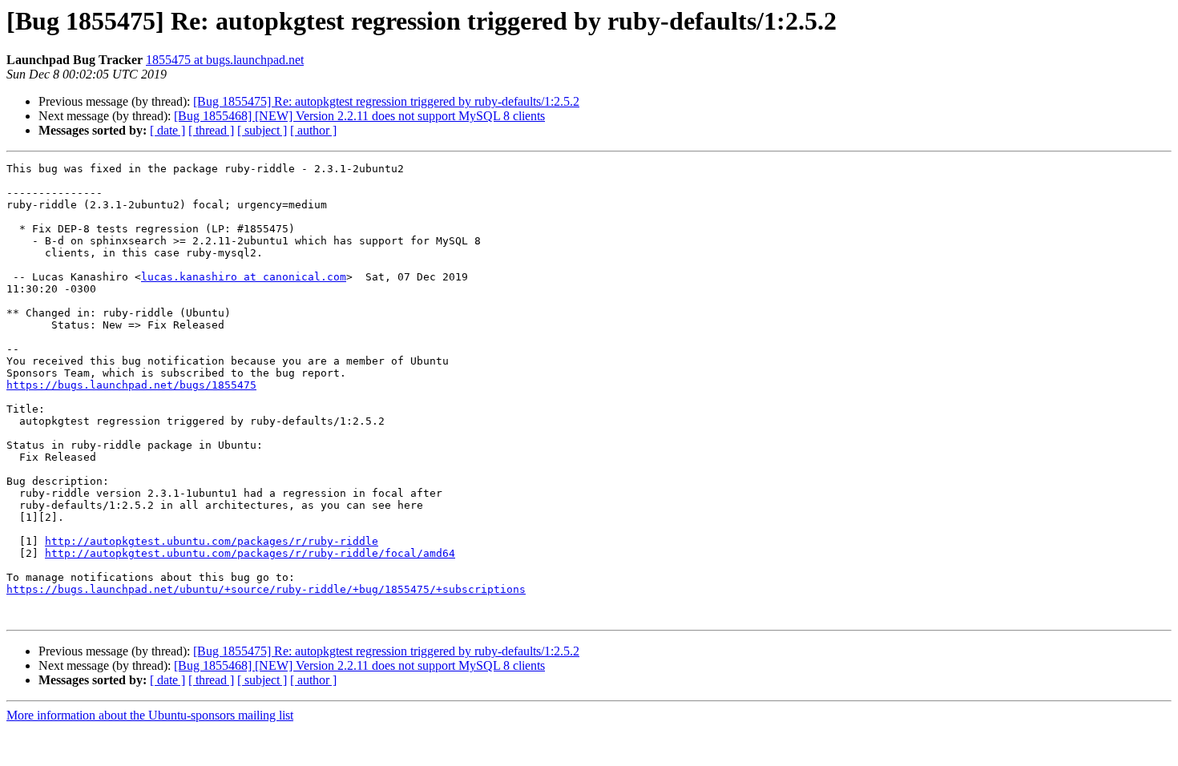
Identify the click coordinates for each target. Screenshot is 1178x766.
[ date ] (167, 130)
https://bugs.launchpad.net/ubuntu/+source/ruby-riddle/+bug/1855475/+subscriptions (266, 589)
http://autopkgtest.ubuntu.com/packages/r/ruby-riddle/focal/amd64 (250, 553)
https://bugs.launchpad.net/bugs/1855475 (131, 385)
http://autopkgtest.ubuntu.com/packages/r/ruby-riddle (211, 541)
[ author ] (313, 130)
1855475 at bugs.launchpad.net (225, 60)
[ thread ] (211, 130)
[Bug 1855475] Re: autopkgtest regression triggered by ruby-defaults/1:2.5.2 (386, 101)
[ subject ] (262, 130)
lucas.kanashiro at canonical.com (243, 277)
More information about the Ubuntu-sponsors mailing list (149, 715)
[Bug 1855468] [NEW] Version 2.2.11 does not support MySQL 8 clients (359, 116)
